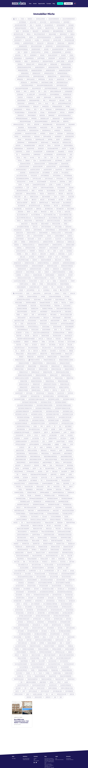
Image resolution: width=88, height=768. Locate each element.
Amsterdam (40, 190)
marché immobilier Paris (21, 459)
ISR (54, 426)
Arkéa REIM (60, 193)
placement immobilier (20, 513)
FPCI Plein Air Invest (32, 320)
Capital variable (58, 226)
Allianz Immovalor (19, 187)
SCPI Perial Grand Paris (67, 612)
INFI (69, 390)
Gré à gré (27, 335)
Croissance (52, 253)
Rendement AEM (36, 543)
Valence (66, 682)
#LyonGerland (29, 97)
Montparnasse (26, 468)
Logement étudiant (60, 441)
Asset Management (46, 196)
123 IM (39, 157)
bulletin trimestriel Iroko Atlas (24, 217)
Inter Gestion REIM (40, 393)
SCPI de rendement (20, 591)
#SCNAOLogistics (43, 127)
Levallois (43, 435)
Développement (65, 256)
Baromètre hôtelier (43, 202)
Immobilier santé (36, 384)
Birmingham (38, 208)
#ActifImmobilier (22, 22)
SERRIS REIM (36, 637)
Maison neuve (44, 450)
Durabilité (46, 271)
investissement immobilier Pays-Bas (62, 408)
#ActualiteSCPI (43, 22)
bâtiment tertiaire (56, 202)
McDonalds (36, 465)
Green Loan (35, 335)
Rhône (69, 558)
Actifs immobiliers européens (22, 178)
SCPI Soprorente (50, 627)
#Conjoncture (40, 43)
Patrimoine (67, 489)
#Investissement (34, 82)
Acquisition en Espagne (24, 166)
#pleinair (42, 112)
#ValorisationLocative (61, 154)
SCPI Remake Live (30, 621)
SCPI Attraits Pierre (60, 579)
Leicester (72, 432)
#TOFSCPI (28, 151)
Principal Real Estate (37, 528)
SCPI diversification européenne (47, 591)
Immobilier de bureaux (51, 363)
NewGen (72, 471)
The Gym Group (19, 673)
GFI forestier (19, 332)
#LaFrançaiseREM (68, 91)
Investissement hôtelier (46, 402)
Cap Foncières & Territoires (23, 226)
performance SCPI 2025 (63, 501)
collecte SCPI (58, 238)
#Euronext (63, 55)
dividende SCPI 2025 (67, 268)
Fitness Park (57, 305)
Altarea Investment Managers (47, 187)
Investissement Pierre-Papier (52, 414)
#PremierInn (71, 112)
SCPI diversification (32, 591)
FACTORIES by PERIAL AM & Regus (23, 299)
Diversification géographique (21, 265)
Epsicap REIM (69, 287)
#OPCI (53, 103)
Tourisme (47, 673)
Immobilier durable (32, 366)
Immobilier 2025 (40, 356)
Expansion (21, 296)
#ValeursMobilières (48, 154)
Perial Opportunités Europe (30, 507)
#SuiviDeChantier (30, 148)
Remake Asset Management (57, 540)
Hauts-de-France (71, 341)
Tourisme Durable (57, 673)
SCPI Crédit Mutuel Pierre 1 (48, 588)
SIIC (63, 637)
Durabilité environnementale (59, 271)
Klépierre (53, 429)
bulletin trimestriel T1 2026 (55, 217)
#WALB (25, 157)
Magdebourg (49, 447)
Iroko (41, 426)
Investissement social (24, 420)
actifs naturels (59, 178)
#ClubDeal (37, 40)
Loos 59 (71, 444)
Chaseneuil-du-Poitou (56, 232)
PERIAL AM (18, 507)
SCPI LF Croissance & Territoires (50, 603)
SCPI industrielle (39, 600)
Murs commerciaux (69, 468)
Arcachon (42, 193)
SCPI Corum (36, 588)
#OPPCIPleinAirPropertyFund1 (64, 103)
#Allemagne (38, 25)
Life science (70, 435)
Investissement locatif (68, 411)
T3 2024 (51, 658)
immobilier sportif (24, 387)
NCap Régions (64, 471)
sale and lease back (49, 564)
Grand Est (70, 332)
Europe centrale (37, 293)
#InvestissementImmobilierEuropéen (45, 85)
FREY (16, 323)
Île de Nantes (53, 350)
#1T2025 (22, 18)
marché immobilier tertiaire (35, 459)
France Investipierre (55, 320)
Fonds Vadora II (68, 311)
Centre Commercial (38, 229)
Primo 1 (66, 525)
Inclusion (63, 390)
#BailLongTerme (69, 28)
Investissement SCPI (50, 417)
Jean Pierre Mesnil (21, 429)
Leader (65, 432)
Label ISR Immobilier (55, 432)
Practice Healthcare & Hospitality (33, 522)
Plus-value (44, 516)
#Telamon (72, 148)
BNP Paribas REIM (60, 208)
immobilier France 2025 (56, 369)
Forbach (18, 314)
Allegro (50, 184)
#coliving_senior (57, 40)
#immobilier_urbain (42, 64)
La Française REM (36, 432)
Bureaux (19, 220)
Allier (27, 187)
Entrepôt (73, 280)
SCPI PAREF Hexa (30, 612)
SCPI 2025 (65, 570)
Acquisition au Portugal (25, 163)
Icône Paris (44, 350)
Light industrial (35, 438)
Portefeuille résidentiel (55, 519)
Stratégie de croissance (43, 649)
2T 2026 (70, 157)
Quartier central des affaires (64, 531)
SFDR (58, 637)
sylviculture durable (34, 658)
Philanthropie (58, 507)
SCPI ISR (18, 603)
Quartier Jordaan (36, 534)
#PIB (41, 109)
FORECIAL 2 (26, 314)
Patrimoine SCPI (71, 492)
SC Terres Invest (32, 570)
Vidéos (27, 694)
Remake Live (68, 540)
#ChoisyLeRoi (28, 40)
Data (30, 3)
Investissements (66, 420)
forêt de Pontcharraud (34, 317)
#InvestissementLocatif (61, 85)
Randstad (32, 537)
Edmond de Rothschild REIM (40, 277)
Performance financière (52, 498)
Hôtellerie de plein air (19, 347)
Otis (73, 483)
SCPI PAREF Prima (41, 612)
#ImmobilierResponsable (38, 76)
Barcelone (33, 202)
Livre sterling (63, 438)
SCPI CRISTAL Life (61, 588)
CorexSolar (41, 250)
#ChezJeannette (18, 40)
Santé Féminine (50, 567)
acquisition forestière (38, 166)
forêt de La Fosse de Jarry (66, 314)
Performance (38, 495)
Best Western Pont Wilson (34, 205)
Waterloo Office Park (61, 694)
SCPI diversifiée (19, 594)
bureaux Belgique (40, 220)
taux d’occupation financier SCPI (37, 664)
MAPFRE (60, 450)
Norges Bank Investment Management (38, 474)
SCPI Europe (30, 597)
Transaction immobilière (40, 676)
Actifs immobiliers (68, 175)
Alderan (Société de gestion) (39, 184)
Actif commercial (46, 172)
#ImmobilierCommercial (66, 64)
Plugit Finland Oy (35, 516)
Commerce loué (71, 241)
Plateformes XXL (23, 516)
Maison (57, 447)
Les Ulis (36, 435)
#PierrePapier (49, 109)
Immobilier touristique (64, 387)
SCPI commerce (16, 588)
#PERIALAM (28, 109)
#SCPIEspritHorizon (26, 136)
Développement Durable (23, 259)
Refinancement (54, 537)
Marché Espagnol (45, 453)
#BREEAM (28, 34)
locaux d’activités (35, 441)
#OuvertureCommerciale (24, 106)
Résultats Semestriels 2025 (52, 555)
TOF (34, 673)
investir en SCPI (60, 393)
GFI (61, 329)
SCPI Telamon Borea (70, 627)
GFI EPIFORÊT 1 (68, 329)
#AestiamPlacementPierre (20, 25)
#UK (17, 154)
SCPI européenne (40, 597)
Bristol (51, 211)
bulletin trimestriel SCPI (39, 217)
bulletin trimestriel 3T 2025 (65, 214)
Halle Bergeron (16, 341)
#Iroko (25, 91)
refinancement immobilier (22, 540)
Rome (24, 561)
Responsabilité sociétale (67, 552)
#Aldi (31, 25)
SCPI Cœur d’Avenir (20, 585)
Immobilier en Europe (67, 366)
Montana (17, 468)
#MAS (44, 100)
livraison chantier (52, 438)
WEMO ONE (72, 694)
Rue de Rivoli (63, 561)
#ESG (25, 55)
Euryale (64, 293)
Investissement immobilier (60, 402)
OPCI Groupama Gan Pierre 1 (52, 480)
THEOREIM (28, 673)
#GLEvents (72, 58)
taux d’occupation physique (54, 664)
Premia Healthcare (25, 525)
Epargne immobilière (21, 287)
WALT (52, 694)
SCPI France (59, 597)
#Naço (69, 100)
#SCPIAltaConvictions (34, 130)
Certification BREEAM (63, 229)
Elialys (42, 280)
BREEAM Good (44, 211)
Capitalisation (68, 226)
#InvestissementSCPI (36, 88)
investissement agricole (48, 396)
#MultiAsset (62, 100)
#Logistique (20, 97)
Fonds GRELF (33, 311)
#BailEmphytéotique (49, 28)
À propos (49, 3)
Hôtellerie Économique (33, 347)
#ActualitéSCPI (33, 22)
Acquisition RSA (58, 169)
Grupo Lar (40, 338)
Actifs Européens (56, 175)
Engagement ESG (63, 280)
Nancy (47, 471)
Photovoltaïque (68, 507)
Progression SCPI (34, 531)
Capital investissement (46, 226)
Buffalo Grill (68, 211)
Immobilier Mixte (47, 378)
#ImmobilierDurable (66, 67)
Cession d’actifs (19, 232)
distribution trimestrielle (43, 262)
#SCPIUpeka (18, 145)
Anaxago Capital (19, 193)
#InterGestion (24, 82)
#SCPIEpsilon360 (70, 133)
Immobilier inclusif (35, 372)
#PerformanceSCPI (18, 109)
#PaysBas (68, 106)
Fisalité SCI (63, 302)
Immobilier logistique (66, 375)
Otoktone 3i (18, 486)
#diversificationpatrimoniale (21, 49)
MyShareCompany (30, 471)
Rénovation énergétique (22, 549)
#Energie (26, 52)
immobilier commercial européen (66, 359)
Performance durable (21, 498)
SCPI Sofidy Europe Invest (37, 627)
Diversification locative (52, 265)
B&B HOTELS (34, 199)
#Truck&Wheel (61, 151)
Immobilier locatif (54, 375)
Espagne (55, 290)
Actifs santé (69, 178)
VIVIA (47, 694)
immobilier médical (36, 378)
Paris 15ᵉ (71, 486)
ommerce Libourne (23, 480)
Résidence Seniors (67, 549)
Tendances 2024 (54, 670)
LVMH (35, 447)
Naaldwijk (40, 471)
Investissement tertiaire (53, 420)
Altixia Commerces (61, 187)
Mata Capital (18, 465)
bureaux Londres (67, 220)
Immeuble (71, 350)
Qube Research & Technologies (65, 534)
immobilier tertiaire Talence (49, 387)
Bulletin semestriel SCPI (22, 214)
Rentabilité (34, 549)
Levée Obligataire (53, 435)
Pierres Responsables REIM (43, 510)
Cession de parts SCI (31, 232)
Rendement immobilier (48, 543)
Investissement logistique (36, 414)
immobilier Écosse (44, 366)
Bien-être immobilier (66, 205)
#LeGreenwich (20, 94)
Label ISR (46, 432)
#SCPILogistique (28, 139)
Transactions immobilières (65, 676)
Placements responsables (53, 513)
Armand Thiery (70, 193)
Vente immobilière (69, 691)
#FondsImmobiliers (29, 58)
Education (52, 277)
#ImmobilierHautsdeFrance (65, 70)
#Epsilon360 (17, 55)
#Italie (45, 91)
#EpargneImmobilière (56, 52)
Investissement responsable (23, 417)
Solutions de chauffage (20, 646)
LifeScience (26, 438)
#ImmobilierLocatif (36, 73)
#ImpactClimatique (31, 79)
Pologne (66, 516)
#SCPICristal (43, 133)
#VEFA (71, 154)
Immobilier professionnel (36, 381)
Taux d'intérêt (42, 661)
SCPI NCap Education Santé (56, 609)
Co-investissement (20, 238)
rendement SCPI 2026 (55, 546)
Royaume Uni (44, 561)
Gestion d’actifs (53, 323)
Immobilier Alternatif (64, 356)
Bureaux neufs (24, 223)
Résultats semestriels (37, 555)
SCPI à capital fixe (17, 573)
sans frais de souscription (38, 567)
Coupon (61, 250)
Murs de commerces (18, 471)
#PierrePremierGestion (60, 109)
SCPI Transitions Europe (32, 630)
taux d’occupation (64, 661)
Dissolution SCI (58, 259)
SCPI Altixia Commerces (32, 579)
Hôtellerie (69, 344)
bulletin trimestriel (35, 214)
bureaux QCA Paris (56, 223)
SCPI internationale (50, 600)
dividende (47, 268)
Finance (70, 299)
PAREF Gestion (56, 486)
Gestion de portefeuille (33, 326)
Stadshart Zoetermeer (49, 646)
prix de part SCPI (68, 528)
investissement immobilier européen (45, 405)
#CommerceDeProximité (28, 43)
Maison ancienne (65, 447)
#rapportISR (42, 115)
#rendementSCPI (56, 118)
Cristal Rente (43, 253)
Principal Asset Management (23, 528)
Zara (55, 697)
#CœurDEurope (46, 40)
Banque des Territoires (22, 202)
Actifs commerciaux (45, 175)
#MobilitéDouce (52, 100)
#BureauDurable (52, 34)
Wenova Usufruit (38, 697)
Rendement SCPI (18, 546)
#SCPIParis (50, 139)
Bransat (28, 211)
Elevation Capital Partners (20, 280)
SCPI (58, 570)
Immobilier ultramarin (23, 390)
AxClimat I (26, 199)
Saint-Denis (71, 561)
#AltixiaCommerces (61, 25)
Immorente (46, 390)
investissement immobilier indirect (63, 405)
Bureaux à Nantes (28, 220)
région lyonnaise (35, 540)
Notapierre (16, 477)
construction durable (67, 247)
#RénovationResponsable (25, 121)
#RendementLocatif (44, 118)
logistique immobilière (34, 444)
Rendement (16, 543)
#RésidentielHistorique (18, 124)
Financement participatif (45, 302)
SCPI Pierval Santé (37, 618)
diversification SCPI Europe (35, 268)
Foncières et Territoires (47, 308)
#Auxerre (39, 28)
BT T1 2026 (59, 211)
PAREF (48, 486)
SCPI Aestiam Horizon (53, 573)
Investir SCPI (70, 393)
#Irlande (18, 91)
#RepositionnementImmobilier (41, 121)
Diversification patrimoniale (67, 265)
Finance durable (18, 302)
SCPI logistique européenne (52, 606)
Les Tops (29, 435)
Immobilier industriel (47, 372)
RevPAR (53, 558)
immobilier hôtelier (23, 372)
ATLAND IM (62, 196)
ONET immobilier (33, 480)
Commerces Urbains (70, 244)
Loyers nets (21, 447)
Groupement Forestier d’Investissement (26, 338)
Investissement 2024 (35, 396)
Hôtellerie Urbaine (58, 347)
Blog (54, 3)
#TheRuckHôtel (19, 151)
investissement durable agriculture (36, 399)
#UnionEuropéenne (25, 154)
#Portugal (62, 112)
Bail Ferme (61, 199)
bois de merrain (70, 208)
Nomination (24, 474)
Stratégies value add (60, 652)
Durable (71, 271)
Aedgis (70, 181)
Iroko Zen (48, 426)
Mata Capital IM (27, 465)
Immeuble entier (43, 353)
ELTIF (48, 280)
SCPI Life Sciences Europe (66, 603)
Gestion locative (35, 329)
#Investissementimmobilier (27, 85)
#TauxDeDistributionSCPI (52, 148)
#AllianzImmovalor (49, 25)
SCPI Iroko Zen (72, 600)
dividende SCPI (56, 268)
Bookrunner (20, 211)
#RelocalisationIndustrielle (64, 115)
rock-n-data (16, 561)
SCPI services (67, 624)
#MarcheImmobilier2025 (34, 100)
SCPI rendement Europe (65, 621)
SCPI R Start (68, 618)
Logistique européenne (20, 444)
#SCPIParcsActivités (39, 139)
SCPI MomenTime (30, 609)
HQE (16, 350)
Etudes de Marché (19, 293)
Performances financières (38, 504)
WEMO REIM (29, 697)
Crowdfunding (61, 253)
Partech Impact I (39, 489)
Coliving (39, 238)
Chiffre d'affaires (68, 232)
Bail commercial (51, 199)
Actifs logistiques (49, 178)
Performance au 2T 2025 (63, 495)
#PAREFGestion (45, 106)
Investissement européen (53, 399)
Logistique (70, 441)
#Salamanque (21, 127)
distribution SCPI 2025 (29, 262)
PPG (22, 522)
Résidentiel (29, 552)
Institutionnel (29, 393)
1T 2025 (45, 157)
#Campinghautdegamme (20, 37)
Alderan (27, 184)
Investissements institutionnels (38, 423)
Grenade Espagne (45, 335)
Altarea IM (35, 187)
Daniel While (22, 256)
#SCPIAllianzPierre (21, 130)
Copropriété (32, 250)
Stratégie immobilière (21, 652)
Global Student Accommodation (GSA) (41, 332)
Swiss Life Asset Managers (49, 655)
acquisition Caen (64, 163)
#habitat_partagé (60, 61)
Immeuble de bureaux (32, 353)
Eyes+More (67, 296)
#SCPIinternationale (69, 136)
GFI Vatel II (27, 332)
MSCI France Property (50, 468)
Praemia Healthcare (49, 522)
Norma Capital (54, 474)
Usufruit (52, 682)
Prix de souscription (22, 531)
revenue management (32, 558)
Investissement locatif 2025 (21, 414)
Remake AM (45, 540)
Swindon (70, 652)
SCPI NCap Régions (69, 609)
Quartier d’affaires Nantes (23, 534)
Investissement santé (38, 417)
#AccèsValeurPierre (40, 18)
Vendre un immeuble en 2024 (67, 688)
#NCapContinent (21, 103)
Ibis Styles (35, 350)
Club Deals (69, 235)
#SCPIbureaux (57, 130)
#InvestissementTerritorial (67, 88)
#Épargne (46, 52)
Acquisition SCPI (69, 169)
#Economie (46, 49)
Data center (31, 256)
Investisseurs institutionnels (23, 426)
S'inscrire (60, 3)
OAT (51, 477)
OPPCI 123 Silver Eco (65, 480)
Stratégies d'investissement (45, 652)
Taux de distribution (23, 667)
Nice (17, 474)
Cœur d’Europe (31, 238)
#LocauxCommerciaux (54, 94)
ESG (39, 290)
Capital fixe (35, 226)
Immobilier (21, 356)
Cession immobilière (43, 232)
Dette (56, 256)
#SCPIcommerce (18, 133)
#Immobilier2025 (53, 64)
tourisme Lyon (20, 676)
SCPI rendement (40, 621)
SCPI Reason (20, 621)
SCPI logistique (39, 606)
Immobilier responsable (63, 381)
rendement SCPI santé (68, 546)
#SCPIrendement (21, 142)
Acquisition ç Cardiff (53, 163)
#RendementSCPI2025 (67, 118)
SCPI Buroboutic (31, 582)
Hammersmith (35, 341)
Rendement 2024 (25, 543)
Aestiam (20, 184)
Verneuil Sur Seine (18, 694)
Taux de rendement (65, 667)
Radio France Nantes (21, 537)
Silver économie (71, 637)
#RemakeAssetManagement (22, 118)
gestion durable (45, 326)
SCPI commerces (26, 588)
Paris (64, 486)
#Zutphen (32, 157)
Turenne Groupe (71, 679)
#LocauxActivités (42, 94)
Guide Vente (58, 338)
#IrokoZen (32, 91)
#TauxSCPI (64, 148)
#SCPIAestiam (67, 127)
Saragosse (60, 567)
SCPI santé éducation (56, 624)
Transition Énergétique (46, 679)
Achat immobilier (58, 160)
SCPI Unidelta (44, 630)
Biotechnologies (29, 208)
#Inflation (51, 79)
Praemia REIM (60, 522)
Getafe (55, 329)
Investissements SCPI (53, 423)
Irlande (35, 426)
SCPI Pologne (47, 618)
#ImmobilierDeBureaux (40, 67)
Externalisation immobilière (55, 296)
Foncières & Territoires (22, 308)
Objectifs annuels (70, 477)
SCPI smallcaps (17, 627)
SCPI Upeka (53, 630)
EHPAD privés (68, 277)
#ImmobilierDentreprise (53, 67)
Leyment (62, 435)
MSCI (41, 468)
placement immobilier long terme (36, 513)
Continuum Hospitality (21, 250)
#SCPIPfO (58, 139)
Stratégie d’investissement (28, 649)
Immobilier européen (43, 369)
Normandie (62, 474)
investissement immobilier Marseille (43, 408)
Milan (51, 465)
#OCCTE (39, 103)
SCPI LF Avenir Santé (35, 603)
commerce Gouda (60, 241)
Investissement (23, 396)
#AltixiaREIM (71, 25)
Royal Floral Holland (33, 561)
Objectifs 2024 (59, 477)
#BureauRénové (63, 34)
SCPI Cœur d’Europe (31, 585)
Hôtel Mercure (52, 344)
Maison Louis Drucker (32, 450)
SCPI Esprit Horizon (20, 597)
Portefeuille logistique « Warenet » (38, 519)
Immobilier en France (19, 369)
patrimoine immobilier (44, 492)
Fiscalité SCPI (33, 305)
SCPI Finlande (51, 597)
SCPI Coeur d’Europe (43, 585)
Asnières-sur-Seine (34, 196)
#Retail (28, 124)
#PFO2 (35, 109)
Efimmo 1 (60, 277)
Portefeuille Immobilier (21, 519)
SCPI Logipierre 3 (28, 606)
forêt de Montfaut (22, 317)
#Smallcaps (41, 145)
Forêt (33, 314)
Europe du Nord (47, 293)
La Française (69, 429)
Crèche (26, 253)
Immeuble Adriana (20, 353)
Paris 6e (20, 489)
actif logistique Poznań (22, 175)
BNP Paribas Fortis (49, 208)
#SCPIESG (16, 136)
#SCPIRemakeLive (67, 139)
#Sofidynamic (57, 145)
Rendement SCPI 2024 (30, 546)
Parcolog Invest (40, 486)
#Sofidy (49, 145)
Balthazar (69, 199)
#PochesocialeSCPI (52, 112)
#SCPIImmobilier (58, 136)
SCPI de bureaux (71, 588)
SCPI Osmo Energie (20, 612)
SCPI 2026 (72, 570)
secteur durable (17, 637)
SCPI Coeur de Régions (56, 585)
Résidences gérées (19, 552)
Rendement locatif (60, 543)
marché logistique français (51, 459)
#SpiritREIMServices (18, 148)
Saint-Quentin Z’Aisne (36, 564)
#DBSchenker (71, 43)
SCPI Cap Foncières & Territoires (45, 582)
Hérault (26, 344)
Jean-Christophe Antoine (34, 429)
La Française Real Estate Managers (21, 432)
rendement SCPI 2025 (42, 546)
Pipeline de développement (68, 510)
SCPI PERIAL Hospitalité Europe (25, 615)
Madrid (41, 447)
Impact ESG (55, 390)
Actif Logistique (65, 172)
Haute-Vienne (61, 341)
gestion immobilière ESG (22, 329)
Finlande (56, 302)
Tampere (33, 661)
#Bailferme (60, 28)
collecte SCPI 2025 (69, 238)
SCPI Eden (28, 594)
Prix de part (58, 528)
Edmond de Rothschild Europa (24, 277)
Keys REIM (45, 429)
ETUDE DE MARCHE (65, 290)
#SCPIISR (19, 139)
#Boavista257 (70, 31)
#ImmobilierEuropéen (50, 70)
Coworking (19, 253)
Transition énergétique (32, 679)
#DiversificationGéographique (63, 46)
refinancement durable (66, 537)
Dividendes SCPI (19, 271)
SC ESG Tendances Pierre (19, 570)
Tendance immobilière (42, 670)
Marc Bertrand (69, 450)
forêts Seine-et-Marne (19, 320)
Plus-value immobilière (56, 516)
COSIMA (54, 250)
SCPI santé (46, 624)
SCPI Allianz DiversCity (41, 576)
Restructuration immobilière (22, 555)
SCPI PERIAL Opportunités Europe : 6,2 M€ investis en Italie (49, 761)
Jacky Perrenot (68, 426)
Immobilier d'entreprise (24, 363)
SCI (40, 570)
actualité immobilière (41, 181)
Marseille (57, 462)
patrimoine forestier (31, 492)
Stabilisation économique (35, 646)
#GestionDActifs (62, 58)
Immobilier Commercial (35, 359)
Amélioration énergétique (22, 190)
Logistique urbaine (47, 444)
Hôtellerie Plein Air (46, 347)
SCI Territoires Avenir (49, 570)
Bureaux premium (45, 223)
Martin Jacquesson (67, 462)
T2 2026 (44, 658)
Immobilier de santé (20, 366)
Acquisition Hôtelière (51, 166)
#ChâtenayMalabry (69, 37)
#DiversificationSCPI (36, 49)
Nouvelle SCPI (44, 477)
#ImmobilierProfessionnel (24, 76)
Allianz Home (67, 184)
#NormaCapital (31, 103)
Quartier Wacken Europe (49, 534)
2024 (58, 157)
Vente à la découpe (33, 691)
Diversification (56, 262)
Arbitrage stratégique (31, 193)
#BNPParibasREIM (45, 31)
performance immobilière (66, 498)
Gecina (21, 323)
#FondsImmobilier (18, 58)
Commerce (23, 241)
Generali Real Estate (31, 323)
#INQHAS (69, 79)
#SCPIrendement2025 (32, 142)
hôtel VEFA (61, 344)
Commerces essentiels (57, 244)
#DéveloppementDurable (36, 46)
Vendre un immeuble (52, 688)
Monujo (34, 468)
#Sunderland (41, 148)
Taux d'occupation (52, 661)
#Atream (32, 28)
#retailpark (36, 124)
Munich (59, 468)
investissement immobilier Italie (25, 408)
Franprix (65, 320)
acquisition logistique (35, 169)
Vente (23, 691)
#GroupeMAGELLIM (35, 61)
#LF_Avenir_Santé (31, 94)
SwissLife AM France (22, 658)
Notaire (70, 474)
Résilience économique (54, 552)
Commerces (16, 244)
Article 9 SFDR (17, 196)
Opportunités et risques (19, 483)
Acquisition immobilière (64, 166)
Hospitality (42, 344)
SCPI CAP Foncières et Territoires (63, 582)
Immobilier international (41, 375)
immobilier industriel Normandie (25, 375)
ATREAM (18, 199)
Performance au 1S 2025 (49, 495)
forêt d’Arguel (53, 314)
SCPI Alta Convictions (66, 576)
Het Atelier (34, 344)
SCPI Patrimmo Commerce (53, 612)
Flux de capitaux (66, 305)
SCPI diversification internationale (64, 591)
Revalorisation (20, 558)
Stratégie (17, 649)
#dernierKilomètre (23, 46)
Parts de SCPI (58, 489)
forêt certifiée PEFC (42, 314)
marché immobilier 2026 (35, 456)
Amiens (33, 190)
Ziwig (61, 697)
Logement (50, 441)
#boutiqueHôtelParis (18, 34)
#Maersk (38, 97)
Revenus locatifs (44, 558)
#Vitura (18, 157)
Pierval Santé (56, 510)
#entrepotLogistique (36, 52)
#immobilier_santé (30, 64)
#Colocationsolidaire (69, 40)
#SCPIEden (51, 133)
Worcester (48, 697)
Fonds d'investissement (22, 311)
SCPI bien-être (71, 579)
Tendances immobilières (67, 670)
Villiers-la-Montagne (37, 694)
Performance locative (25, 501)
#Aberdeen (30, 18)
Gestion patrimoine (46, 329)
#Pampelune (36, 106)
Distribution (67, 259)
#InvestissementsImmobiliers (51, 88)
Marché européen (56, 453)
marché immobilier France (66, 456)
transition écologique (19, 679)
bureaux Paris (34, 223)
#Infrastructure (60, 79)
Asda (25, 196)
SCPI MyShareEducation (42, 609)
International (51, 393)
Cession (73, 229)
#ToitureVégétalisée (38, 151)
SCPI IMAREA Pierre (17, 600)
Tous (16, 18)
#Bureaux (72, 34)
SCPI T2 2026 (60, 627)
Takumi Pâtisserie (24, 661)
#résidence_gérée (55, 121)
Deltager (50, 256)
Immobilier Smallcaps (64, 384)
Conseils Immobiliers (53, 247)
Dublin (39, 271)
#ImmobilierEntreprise (23, 70)
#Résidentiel (66, 121)
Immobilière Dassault (36, 390)
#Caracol (31, 37)
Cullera (70, 253)
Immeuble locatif (68, 353)
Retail (62, 555)
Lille (44, 438)
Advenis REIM (62, 181)
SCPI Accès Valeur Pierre (39, 573)
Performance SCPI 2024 (50, 501)
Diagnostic (34, 259)
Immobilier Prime (23, 381)
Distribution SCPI (17, 262)
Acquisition (68, 160)
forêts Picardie (67, 317)
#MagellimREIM (58, 97)
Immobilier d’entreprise (38, 363)
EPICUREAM (45, 287)
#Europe (71, 55)
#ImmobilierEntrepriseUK (36, 70)
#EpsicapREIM (68, 52)
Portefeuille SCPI (68, 519)
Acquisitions (22, 172)
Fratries (72, 320)
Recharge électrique (42, 537)
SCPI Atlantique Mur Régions (47, 579)
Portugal (15, 522)
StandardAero (61, 646)
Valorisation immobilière (65, 685)
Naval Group (55, 471)
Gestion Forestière (57, 326)
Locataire (72, 438)
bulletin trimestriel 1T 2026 (50, 214)
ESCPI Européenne (30, 290)
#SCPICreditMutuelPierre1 (31, 133)
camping (65, 223)
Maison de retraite (20, 450)
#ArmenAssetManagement (20, 28)
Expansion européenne (32, 296)
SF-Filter (51, 637)
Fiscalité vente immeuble (45, 305)
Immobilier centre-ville (20, 359)
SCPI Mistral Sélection (67, 606)
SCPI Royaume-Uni (36, 624)
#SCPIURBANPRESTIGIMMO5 (29, 145)
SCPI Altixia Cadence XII (19, 579)
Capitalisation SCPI (18, 229)
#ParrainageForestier (57, 106)
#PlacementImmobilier (20, 112)
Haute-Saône (51, 341)
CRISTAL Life (34, 253)
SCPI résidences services (23, 624)
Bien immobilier (47, 205)
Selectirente (28, 637)
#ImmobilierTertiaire (52, 76)
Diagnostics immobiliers (46, 259)
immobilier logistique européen (22, 378)
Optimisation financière (33, 483)
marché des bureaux (33, 453)
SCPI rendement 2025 (52, 621)
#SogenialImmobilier (68, 145)
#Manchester (68, 97)
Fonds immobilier (43, 311)
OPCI (41, 480)
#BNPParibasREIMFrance (58, 31)
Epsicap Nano (60, 287)
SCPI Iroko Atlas (61, 600)
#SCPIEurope (37, 136)
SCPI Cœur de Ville (69, 585)
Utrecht (59, 682)
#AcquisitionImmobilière (54, 18)
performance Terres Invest (23, 504)
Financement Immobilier (31, 302)
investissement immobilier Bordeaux (25, 405)
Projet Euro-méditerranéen (47, 531)
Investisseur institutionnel (67, 423)
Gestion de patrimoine (19, 326)
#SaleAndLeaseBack (32, 127)
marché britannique (20, 453)
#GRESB (26, 61)
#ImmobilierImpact (25, 73)
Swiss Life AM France (36, 655)
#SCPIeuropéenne (47, 136)
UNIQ (21, 682)
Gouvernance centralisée (58, 332)
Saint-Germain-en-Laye (23, 564)
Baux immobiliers (21, 205)
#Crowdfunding (60, 43)
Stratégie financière (69, 649)
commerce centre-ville (34, 241)
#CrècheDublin (50, 43)
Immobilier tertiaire (35, 387)
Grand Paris (18, 335)
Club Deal (49, 235)
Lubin (29, 447)
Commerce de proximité (48, 241)
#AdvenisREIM (66, 22)
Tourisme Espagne (68, 673)
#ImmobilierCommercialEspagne (24, 67)
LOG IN (43, 441)
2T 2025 (63, 157)
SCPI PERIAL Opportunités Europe (43, 615)
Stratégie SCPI (33, 652)
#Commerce (17, 43)
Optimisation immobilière (47, 483)
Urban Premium (43, 682)
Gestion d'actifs (43, 323)
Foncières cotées (34, 308)
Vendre (35, 3)
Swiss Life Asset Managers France (66, 655)
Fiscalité (71, 302)
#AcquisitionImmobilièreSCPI (69, 18)
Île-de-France (62, 350)
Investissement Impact (37, 411)
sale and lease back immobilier (63, 564)
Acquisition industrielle (21, 169)
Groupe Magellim (68, 335)
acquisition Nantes (48, 169)
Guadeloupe (49, 338)
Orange (58, 483)
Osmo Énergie (66, 483)
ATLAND (55, 196)
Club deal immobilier (59, 235)
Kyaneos (60, 429)
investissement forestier (68, 399)
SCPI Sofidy (26, 627)
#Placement (71, 109)
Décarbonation (41, 256)
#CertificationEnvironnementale (44, 37)
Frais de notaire (43, 320)
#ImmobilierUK (20, 79)
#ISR (39, 91)
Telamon (32, 670)
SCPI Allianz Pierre (54, 576)
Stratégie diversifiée (56, 649)
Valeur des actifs (53, 685)
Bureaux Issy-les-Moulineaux (53, 220)
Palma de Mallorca (29, 486)
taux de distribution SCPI (51, 667)
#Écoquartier (70, 49)
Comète (15, 241)
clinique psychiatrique (38, 235)
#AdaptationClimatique (55, 22)
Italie (60, 426)
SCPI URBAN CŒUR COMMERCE (65, 630)
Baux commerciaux (67, 202)
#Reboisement (51, 115)
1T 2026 (51, 157)
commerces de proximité (43, 244)
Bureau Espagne (68, 217)
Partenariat (49, 489)
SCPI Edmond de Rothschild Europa (41, 594)
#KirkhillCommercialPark (55, 91)
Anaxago (70, 190)
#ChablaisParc (58, 37)
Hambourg (26, 341)
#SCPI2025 (59, 127)
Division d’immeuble (30, 271)
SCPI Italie (25, 603)
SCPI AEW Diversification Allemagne (25, 576)
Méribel (44, 465)
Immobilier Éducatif (55, 366)
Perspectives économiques (46, 507)
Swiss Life (17, 655)
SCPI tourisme (21, 630)
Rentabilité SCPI (43, 549)
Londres (64, 444)
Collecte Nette (48, 238)
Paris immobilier (29, 489)
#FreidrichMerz (51, 58)
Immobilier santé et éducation (50, 384)
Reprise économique (55, 549)
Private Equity (49, 528)
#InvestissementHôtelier (62, 82)
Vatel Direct (18, 688)
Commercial (19, 247)
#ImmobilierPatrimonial (62, 73)
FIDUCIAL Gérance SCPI (60, 299)
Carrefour (27, 229)
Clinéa (28, 235)
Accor (34, 160)
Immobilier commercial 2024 (49, 359)
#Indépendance (41, 79)
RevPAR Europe (61, 558)
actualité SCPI (53, 181)
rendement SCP (71, 543)
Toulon (40, 673)
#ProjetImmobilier (32, 115)
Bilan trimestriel (18, 208)
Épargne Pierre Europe (34, 287)
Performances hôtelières (53, 504)
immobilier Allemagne (52, 356)
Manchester (53, 450)
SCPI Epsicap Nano (69, 594)
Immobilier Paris (69, 378)
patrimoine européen (19, 492)
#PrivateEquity (21, 115)
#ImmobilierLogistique (49, 73)
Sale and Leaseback (24, 567)
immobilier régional (50, 381)
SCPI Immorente (28, 600)
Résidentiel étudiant (40, 552)
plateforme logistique (67, 513)
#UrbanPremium (36, 154)
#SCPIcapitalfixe (67, 130)
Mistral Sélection (59, 465)
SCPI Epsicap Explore (57, 594)
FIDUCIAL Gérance (48, 299)
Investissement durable (19, 399)
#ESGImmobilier (33, 55)
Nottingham (25, 477)
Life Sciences (17, 438)
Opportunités (41, 3)
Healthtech (18, 344)
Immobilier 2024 (30, 356)
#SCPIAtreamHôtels (46, 130)
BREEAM (35, 211)
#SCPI (52, 127)
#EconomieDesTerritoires (57, 49)
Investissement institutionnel (52, 411)
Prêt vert (49, 525)
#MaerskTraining (47, 97)
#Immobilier (20, 64)
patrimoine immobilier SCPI (58, 492)
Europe (27, 293)
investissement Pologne (67, 414)
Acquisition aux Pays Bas (39, 163)
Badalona (42, 199)
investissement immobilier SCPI (22, 411)
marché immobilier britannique (50, 456)
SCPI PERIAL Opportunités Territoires (62, 615)
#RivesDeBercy (71, 124)
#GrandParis (18, 61)
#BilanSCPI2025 (26, 31)
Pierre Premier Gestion (19, 510)
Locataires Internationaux (21, 441)
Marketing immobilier (47, 462)
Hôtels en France (70, 347)
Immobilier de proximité (65, 363)
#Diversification (49, 46)
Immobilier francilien (69, 369)
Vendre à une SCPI (41, 688)
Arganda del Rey (51, 193)
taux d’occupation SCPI (69, 664)
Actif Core (55, 172)
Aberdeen (27, 160)
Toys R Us (29, 676)
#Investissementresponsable (21, 88)
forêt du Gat (46, 317)
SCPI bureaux (21, 582)
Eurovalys (57, 293)
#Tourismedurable (50, 151)
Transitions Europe (59, 679)
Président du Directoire (37, 525)
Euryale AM (72, 293)
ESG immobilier (46, 290)
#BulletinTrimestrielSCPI (39, 34)
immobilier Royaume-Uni (24, 384)
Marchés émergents (21, 462)
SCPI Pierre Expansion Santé (23, 618)
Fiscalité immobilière (22, 305)
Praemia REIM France (70, 522)
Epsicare (21, 290)
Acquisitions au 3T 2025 (34, 172)
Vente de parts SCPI (45, 691)
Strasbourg (70, 646)
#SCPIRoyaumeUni (44, 142)
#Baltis (17, 31)
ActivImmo (31, 181)
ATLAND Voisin (71, 196)
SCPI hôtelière (69, 597)
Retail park (69, 555)
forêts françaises (57, 317)
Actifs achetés (34, 175)
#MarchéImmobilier (21, 100)
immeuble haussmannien (56, 353)
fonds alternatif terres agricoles (64, 308)
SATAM (67, 567)
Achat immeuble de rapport (45, 160)
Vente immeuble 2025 (57, 691)
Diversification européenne (69, 262)
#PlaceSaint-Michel (32, 112)
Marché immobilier (68, 453)
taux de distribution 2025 (37, 667)
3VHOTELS (20, 160)
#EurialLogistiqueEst (53, 55)
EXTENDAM (43, 296)
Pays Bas (22, 495)
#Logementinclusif (67, 94)
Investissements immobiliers (21, 423)
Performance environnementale (36, 498)
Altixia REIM (71, 187)
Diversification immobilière (37, 265)
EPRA (52, 287)
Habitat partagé (67, 338)
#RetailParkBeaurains (47, 124)
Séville (44, 637)
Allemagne (58, 184)
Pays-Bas (29, 495)
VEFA (25, 688)
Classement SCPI (19, 235)
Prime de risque (57, 525)
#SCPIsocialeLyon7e (66, 142)
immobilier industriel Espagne (62, 372)
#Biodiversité (35, 31)
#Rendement (34, 118)
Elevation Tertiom (33, 280)
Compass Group (42, 247)
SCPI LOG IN (19, 606)
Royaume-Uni (54, 561)
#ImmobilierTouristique (65, 76)
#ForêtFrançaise (41, 58)
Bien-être (56, 205)
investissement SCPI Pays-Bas (65, 417)
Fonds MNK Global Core (56, 311)
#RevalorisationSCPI (60, 124)
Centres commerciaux (50, 229)
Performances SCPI (67, 504)
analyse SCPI (61, 190)
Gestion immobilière (69, 326)
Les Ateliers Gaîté (19, 435)
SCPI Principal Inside (58, 618)
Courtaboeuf (69, 250)
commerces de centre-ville (29, 244)
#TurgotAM (70, 151)
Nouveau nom (34, 477)
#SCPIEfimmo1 (60, 133)
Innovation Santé (19, 393)
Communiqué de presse (30, 247)
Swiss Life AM (25, 655)
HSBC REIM (23, 350)
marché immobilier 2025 (22, 456)
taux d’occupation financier (21, 664)
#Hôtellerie (70, 61)
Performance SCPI (37, 501)
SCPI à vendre (28, 573)
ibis (29, 350)
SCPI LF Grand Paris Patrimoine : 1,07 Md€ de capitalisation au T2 (49, 765)
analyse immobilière (51, 190)
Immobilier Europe (31, 369)
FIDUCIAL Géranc (37, 299)
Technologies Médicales (21, 670)
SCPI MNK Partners (19, 609)
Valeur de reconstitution (23, 685)
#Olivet (46, 103)
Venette (17, 691)
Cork (48, 250)
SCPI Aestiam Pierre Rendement (68, 573)
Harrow (43, 341)
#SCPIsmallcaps (55, 142)
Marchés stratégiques (34, 462)
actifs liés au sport (37, 178)
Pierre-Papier (31, 510)
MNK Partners (70, 465)
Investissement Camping (63, 396)
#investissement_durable (47, 82)
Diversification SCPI (22, 268)
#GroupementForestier (48, 61)
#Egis (19, 52)
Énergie (54, 280)
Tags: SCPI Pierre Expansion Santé (63, 658)
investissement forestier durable (29, 402)
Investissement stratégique (38, 420)
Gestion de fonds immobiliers (67, 323)
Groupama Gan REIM (57, 335)
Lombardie (56, 444)
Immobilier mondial (59, 378)
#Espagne (42, 55)
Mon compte (68, 3)
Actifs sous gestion (21, 181)
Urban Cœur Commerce (31, 682)
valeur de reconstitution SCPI (38, 685)
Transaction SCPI (52, 676)
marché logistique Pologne (67, 459)
